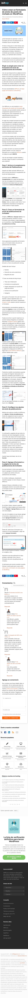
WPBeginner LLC (16, 954)
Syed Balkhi (22, 962)
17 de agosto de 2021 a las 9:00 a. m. (13, 663)
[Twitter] (2, 732)
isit (5, 2)
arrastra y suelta (6, 302)
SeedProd (5, 933)
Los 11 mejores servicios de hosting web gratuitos (13, 785)
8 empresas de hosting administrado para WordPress (14, 798)
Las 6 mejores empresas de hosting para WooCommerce (11, 789)
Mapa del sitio (7, 916)
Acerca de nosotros (8, 903)
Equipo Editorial (5, 18)
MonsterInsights (7, 930)
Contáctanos (6, 906)
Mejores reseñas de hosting (11, 776)
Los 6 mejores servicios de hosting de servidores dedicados (13, 801)
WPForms (17, 88)
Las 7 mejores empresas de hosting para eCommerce (14, 792)
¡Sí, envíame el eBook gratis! (14, 857)
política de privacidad (12, 688)
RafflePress (6, 935)
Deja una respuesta (18, 585)
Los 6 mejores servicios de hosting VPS (10, 796)
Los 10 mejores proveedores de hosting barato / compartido (12, 782)
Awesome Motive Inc (22, 955)
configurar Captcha (13, 321)
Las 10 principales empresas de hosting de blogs (13, 787)
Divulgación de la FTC (9, 913)
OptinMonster (6, 925)
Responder (7, 606)
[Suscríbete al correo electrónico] (17, 732)
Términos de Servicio (8, 911)
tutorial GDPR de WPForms (15, 350)
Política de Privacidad (9, 908)
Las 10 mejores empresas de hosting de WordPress (13, 779)
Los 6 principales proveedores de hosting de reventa (14, 794)
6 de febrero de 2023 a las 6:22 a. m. (14, 615)
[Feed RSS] (13, 732)
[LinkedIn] (9, 732)
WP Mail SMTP (7, 938)
